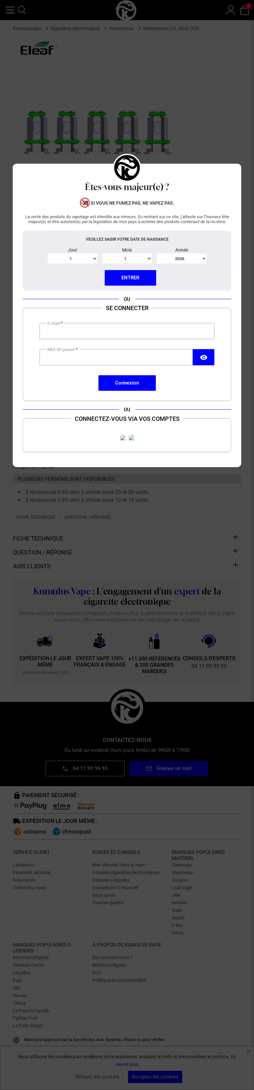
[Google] (131, 437)
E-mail (54, 323)
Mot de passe (61, 349)
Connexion (127, 383)
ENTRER (130, 278)
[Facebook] (122, 437)
